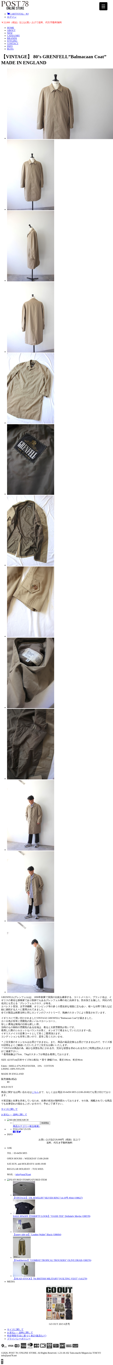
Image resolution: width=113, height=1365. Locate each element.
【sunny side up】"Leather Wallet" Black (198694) (37, 1234)
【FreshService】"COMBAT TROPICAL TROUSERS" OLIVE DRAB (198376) (52, 1260)
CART (19, 14)
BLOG (10, 49)
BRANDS (12, 38)
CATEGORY (13, 35)
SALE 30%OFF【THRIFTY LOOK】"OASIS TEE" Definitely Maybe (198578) (51, 1216)
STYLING (12, 41)
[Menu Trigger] (103, 6)
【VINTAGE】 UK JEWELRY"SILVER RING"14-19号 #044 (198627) (48, 1198)
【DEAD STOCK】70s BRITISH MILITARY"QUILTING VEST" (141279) (50, 1278)
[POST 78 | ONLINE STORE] (14, 8)
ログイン (11, 17)
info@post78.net (23, 1174)
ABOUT (11, 30)
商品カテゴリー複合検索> (26, 1126)
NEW (10, 33)
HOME (10, 27)
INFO (10, 46)
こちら (35, 1092)
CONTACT (12, 43)
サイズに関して (9, 1109)
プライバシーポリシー (19, 1339)
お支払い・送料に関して (14, 1114)
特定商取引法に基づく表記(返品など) (26, 1335)
